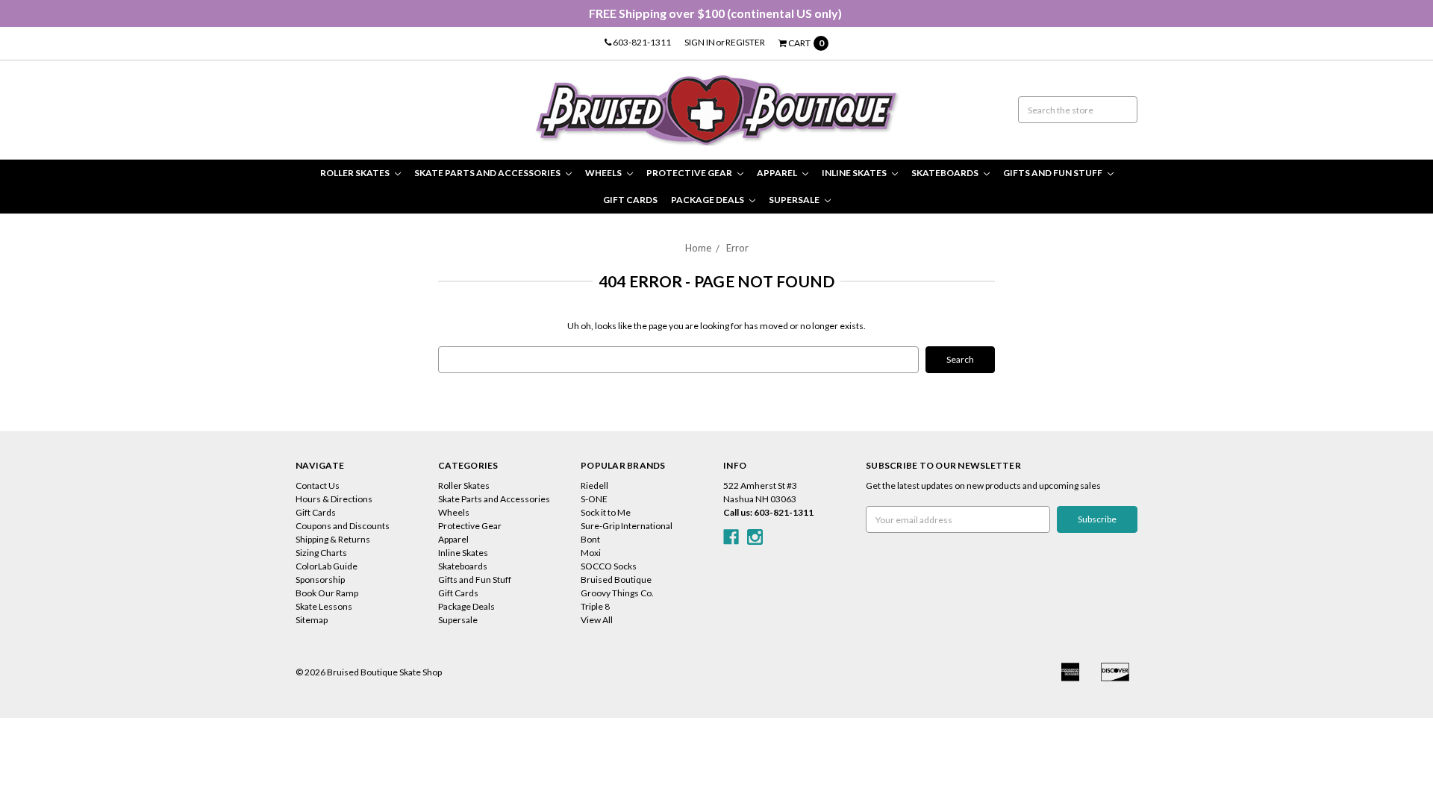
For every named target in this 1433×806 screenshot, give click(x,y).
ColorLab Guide (327, 566)
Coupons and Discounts (343, 525)
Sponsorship (320, 579)
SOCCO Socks (609, 566)
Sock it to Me (606, 512)
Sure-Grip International (626, 525)
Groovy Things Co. (617, 593)
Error (737, 248)
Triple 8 (595, 606)
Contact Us (318, 485)
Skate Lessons (324, 606)
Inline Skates (855, 172)
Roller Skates (355, 172)
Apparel (778, 172)
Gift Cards (630, 199)
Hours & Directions (334, 498)
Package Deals (708, 199)
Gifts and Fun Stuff (1053, 172)
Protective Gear (690, 172)
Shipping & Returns (333, 539)
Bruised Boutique (616, 579)
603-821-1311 (641, 42)
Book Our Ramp (327, 593)
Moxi (591, 552)
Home (698, 248)
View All (597, 619)
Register (745, 42)
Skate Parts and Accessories (488, 172)
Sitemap (312, 619)
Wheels (604, 172)
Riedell (594, 485)
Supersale (795, 199)
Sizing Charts (321, 552)
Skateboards (945, 172)
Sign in (699, 42)
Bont (590, 539)
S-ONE (594, 498)
